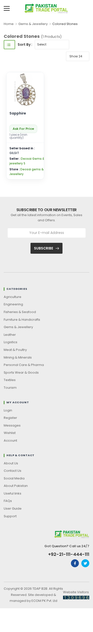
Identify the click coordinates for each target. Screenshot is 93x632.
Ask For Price (23, 128)
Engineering (13, 304)
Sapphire (17, 113)
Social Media (14, 478)
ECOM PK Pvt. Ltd (44, 600)
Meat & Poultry (15, 349)
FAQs (8, 500)
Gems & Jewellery (33, 24)
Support (10, 516)
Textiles (10, 380)
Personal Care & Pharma (24, 364)
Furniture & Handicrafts (22, 319)
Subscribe (43, 248)
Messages (12, 425)
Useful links (12, 493)
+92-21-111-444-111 (68, 554)
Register (10, 417)
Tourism (10, 387)
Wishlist (10, 432)
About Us (11, 463)
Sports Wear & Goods (21, 372)
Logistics (10, 342)
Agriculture (12, 296)
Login (8, 410)
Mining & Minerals (18, 357)
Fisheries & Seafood (20, 312)
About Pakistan (16, 485)
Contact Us (12, 470)
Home (9, 24)
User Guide (13, 508)
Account (10, 440)
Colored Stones (65, 24)
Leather (10, 334)
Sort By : (25, 44)
